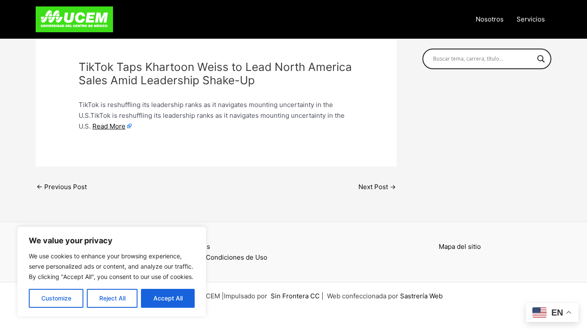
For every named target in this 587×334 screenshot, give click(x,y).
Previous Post (62, 187)
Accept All (168, 298)
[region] (111, 272)
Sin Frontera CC (295, 296)
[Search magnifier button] (541, 59)
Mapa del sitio (460, 246)
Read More (108, 126)
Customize (56, 298)
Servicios (531, 19)
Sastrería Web (421, 296)
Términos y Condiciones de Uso (218, 257)
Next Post (377, 187)
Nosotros (490, 19)
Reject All (112, 298)
